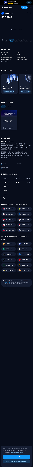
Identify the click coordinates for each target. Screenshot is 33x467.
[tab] (3, 106)
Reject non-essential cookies (16, 461)
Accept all (16, 457)
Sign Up (24, 7)
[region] (16, 456)
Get (29, 2)
